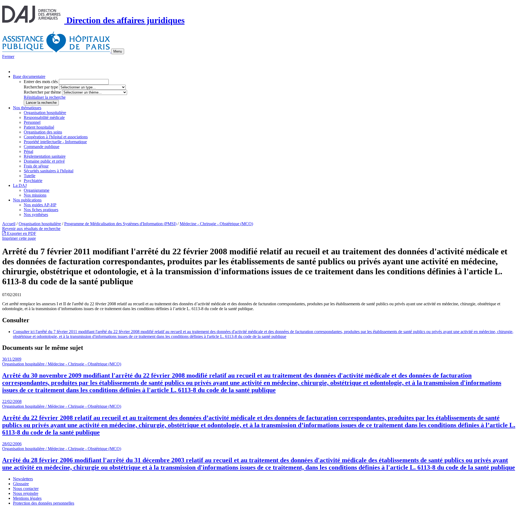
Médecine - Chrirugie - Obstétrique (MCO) (216, 223)
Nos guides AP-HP (40, 205)
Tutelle (29, 175)
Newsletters (23, 479)
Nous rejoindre (25, 493)
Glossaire (21, 483)
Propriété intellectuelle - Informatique (55, 141)
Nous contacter (26, 488)
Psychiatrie (33, 180)
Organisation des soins (43, 132)
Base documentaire (29, 76)
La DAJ (20, 185)
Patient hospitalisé (39, 127)
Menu (117, 51)
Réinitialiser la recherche (45, 97)
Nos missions (35, 195)
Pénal (28, 151)
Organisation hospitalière (45, 112)
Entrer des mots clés (41, 81)
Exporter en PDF (21, 233)
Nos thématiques (27, 107)
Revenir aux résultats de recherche (31, 228)
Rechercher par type (41, 87)
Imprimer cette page (19, 238)
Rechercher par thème (42, 92)
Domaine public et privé (44, 161)
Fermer (8, 56)
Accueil (8, 223)
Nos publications (27, 200)
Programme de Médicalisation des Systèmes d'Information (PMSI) (120, 223)
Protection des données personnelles (43, 503)
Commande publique (41, 146)
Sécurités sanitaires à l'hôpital (48, 171)
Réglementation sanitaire (45, 156)
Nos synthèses (36, 214)
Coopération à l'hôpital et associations (56, 137)
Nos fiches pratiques (41, 209)
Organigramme (36, 190)
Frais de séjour (36, 166)
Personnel (32, 122)
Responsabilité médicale (44, 117)
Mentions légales (27, 498)
